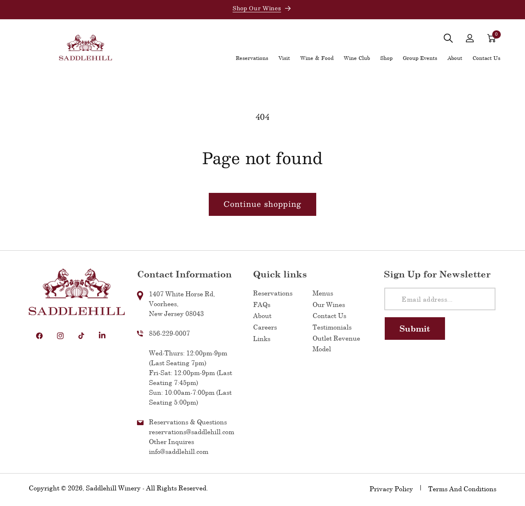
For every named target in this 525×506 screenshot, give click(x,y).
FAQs (261, 304)
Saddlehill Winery (113, 488)
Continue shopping (262, 204)
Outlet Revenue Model (336, 343)
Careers (265, 327)
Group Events (420, 58)
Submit (414, 328)
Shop (386, 58)
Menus (323, 293)
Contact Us (329, 316)
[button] (448, 38)
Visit (284, 58)
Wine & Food (316, 58)
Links (261, 338)
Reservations (272, 293)
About (454, 58)
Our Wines (329, 304)
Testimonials (332, 327)
